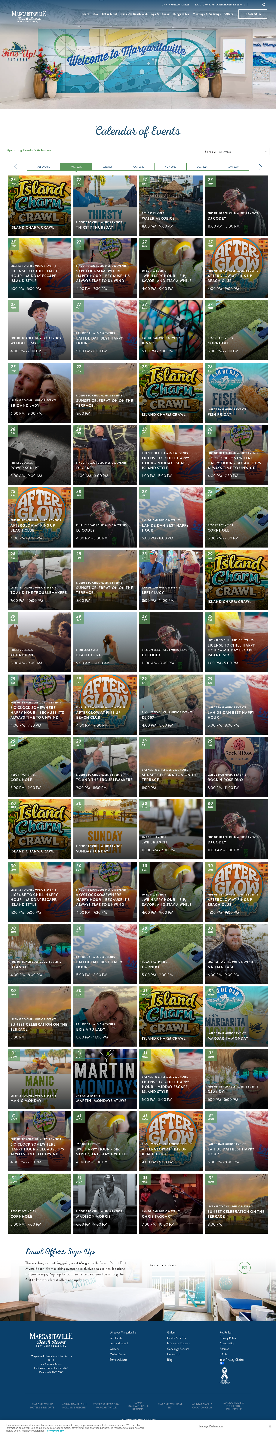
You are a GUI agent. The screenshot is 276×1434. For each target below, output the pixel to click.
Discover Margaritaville (123, 1332)
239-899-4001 (55, 1372)
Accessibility (227, 1343)
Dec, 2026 (202, 167)
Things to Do (181, 14)
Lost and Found (119, 1343)
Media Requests (119, 1354)
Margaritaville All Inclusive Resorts (74, 1405)
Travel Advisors (118, 1359)
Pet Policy (225, 1332)
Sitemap (224, 1349)
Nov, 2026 (170, 167)
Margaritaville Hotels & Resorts (42, 1405)
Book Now (252, 14)
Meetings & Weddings (207, 14)
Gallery (171, 1332)
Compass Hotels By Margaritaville (106, 1405)
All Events (44, 167)
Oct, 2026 (138, 167)
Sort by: (210, 151)
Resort (85, 14)
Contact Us (174, 1354)
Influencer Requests (179, 1343)
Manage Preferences (211, 1426)
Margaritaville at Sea (170, 1405)
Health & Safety (176, 1338)
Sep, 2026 (107, 167)
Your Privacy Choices (232, 1360)
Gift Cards (116, 1338)
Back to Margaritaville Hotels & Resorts (220, 5)
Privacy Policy (228, 1338)
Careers (114, 1349)
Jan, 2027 (233, 167)
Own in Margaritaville (175, 5)
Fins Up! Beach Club (134, 14)
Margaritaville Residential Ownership (233, 1406)
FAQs (223, 1354)
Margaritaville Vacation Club (202, 1405)
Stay (95, 14)
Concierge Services (178, 1349)
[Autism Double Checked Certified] (233, 1375)
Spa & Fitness (160, 14)
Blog (169, 1359)
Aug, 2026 (76, 167)
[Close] (270, 1426)
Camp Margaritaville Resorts (138, 1406)
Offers (228, 14)
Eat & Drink (110, 14)
